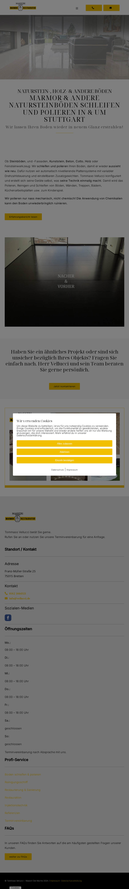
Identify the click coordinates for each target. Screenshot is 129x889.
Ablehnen (64, 451)
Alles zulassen (64, 443)
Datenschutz (57, 469)
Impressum (72, 469)
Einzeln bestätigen (64, 460)
